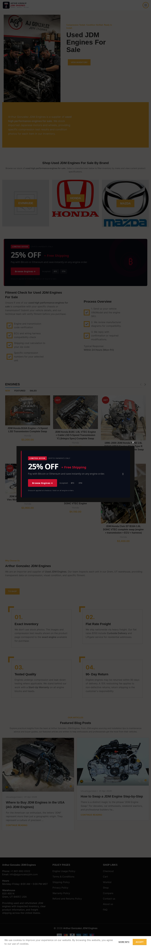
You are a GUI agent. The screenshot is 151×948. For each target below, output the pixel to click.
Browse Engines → (42, 482)
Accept (140, 942)
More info (124, 942)
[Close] (133, 442)
